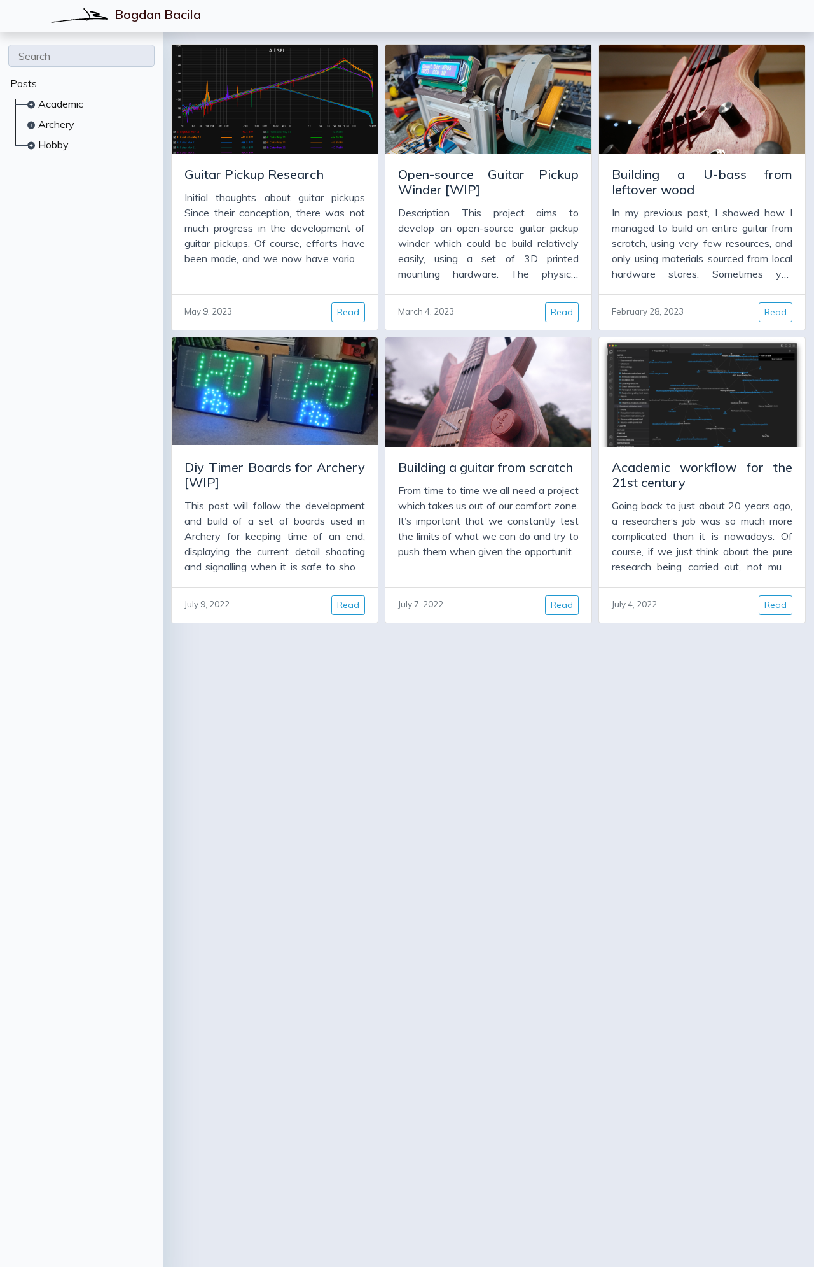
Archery (56, 124)
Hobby (53, 144)
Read (348, 312)
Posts (23, 83)
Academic (60, 103)
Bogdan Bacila (156, 14)
